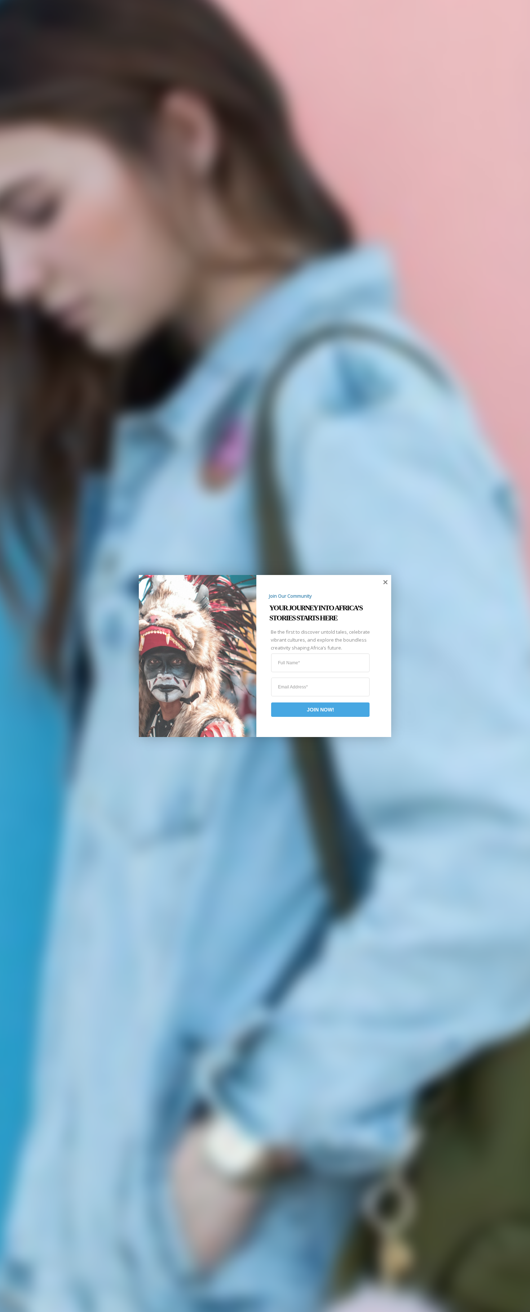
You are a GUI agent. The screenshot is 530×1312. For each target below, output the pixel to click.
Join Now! (320, 710)
